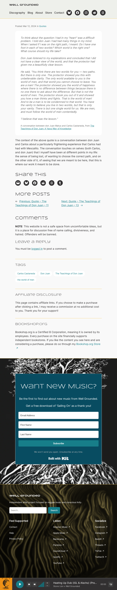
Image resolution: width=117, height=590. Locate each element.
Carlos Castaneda (26, 273)
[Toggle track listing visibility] (110, 584)
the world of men (25, 279)
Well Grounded (24, 5)
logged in (37, 248)
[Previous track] (29, 584)
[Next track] (34, 584)
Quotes (42, 26)
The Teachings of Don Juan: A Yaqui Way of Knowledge (57, 127)
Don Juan (45, 273)
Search (54, 510)
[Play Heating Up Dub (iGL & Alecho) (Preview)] (20, 584)
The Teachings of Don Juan (69, 273)
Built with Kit (58, 458)
